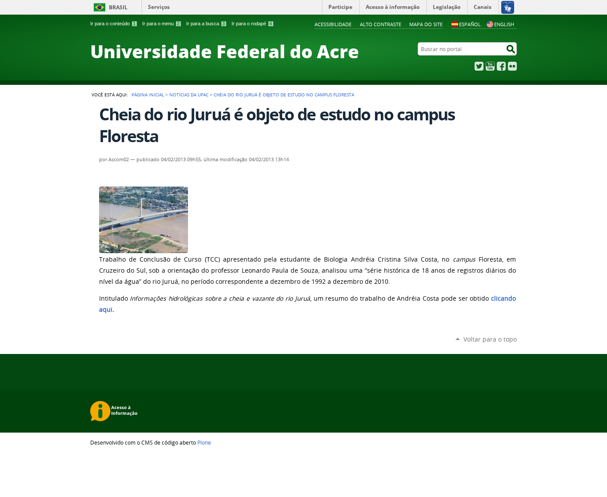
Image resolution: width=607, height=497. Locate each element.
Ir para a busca (205, 23)
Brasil (118, 7)
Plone (204, 442)
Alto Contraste (380, 24)
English (504, 24)
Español (470, 24)
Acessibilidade (333, 24)
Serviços (159, 7)
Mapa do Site (426, 24)
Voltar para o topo (490, 339)
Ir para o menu (161, 23)
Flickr (512, 66)
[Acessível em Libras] (507, 7)
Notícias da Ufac (188, 94)
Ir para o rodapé (252, 23)
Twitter (479, 66)
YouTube (490, 66)
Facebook (501, 66)
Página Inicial (148, 94)
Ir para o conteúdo (113, 23)
